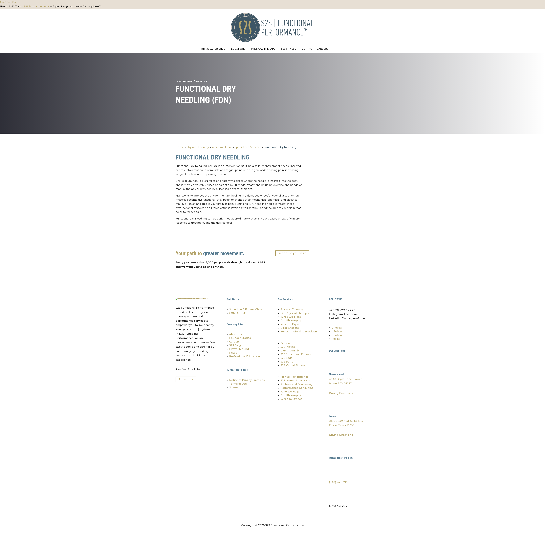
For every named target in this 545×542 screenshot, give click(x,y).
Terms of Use (238, 383)
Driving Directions (341, 393)
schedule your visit (292, 253)
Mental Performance (294, 376)
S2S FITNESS (288, 49)
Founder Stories (240, 338)
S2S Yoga (286, 358)
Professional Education (244, 356)
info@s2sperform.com (341, 457)
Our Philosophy (290, 320)
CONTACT (308, 49)
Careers (234, 341)
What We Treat (290, 316)
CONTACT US (238, 313)
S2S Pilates (287, 346)
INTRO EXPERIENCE (213, 49)
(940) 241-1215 (8, 2)
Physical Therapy (291, 309)
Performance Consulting (297, 387)
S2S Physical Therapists (295, 313)
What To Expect (291, 399)
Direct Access (289, 327)
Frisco (233, 352)
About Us (235, 334)
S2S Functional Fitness (295, 354)
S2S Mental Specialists (295, 380)
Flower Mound (239, 349)
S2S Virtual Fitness (292, 365)
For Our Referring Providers (298, 331)
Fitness (285, 343)
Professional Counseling (296, 384)
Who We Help (289, 391)
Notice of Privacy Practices (247, 380)
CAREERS (322, 49)
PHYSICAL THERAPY (263, 49)
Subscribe (186, 379)
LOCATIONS (238, 49)
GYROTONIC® (289, 350)
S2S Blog (235, 345)
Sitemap (234, 387)
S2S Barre (286, 361)
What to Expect (290, 324)
